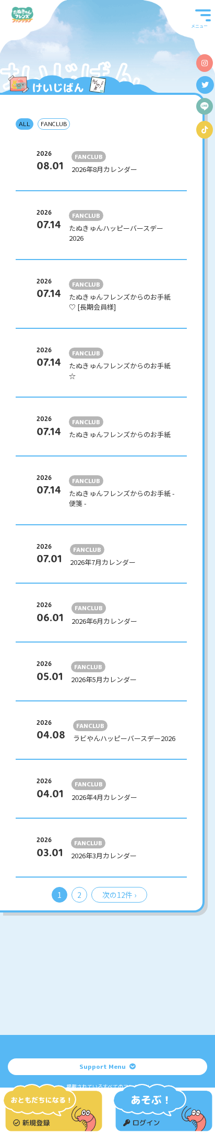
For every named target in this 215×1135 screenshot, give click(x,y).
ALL (24, 123)
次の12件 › (119, 895)
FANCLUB (54, 123)
